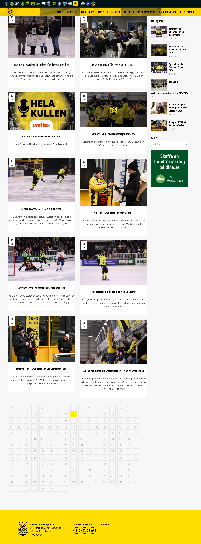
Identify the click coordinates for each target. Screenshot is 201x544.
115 (112, 445)
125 (57, 451)
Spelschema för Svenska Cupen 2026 (176, 67)
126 (65, 451)
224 (34, 488)
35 (19, 420)
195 (73, 476)
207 (34, 482)
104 (26, 445)
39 (50, 420)
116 (120, 445)
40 (58, 420)
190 (34, 476)
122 (34, 451)
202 (128, 476)
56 (50, 426)
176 (57, 470)
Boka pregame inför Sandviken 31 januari (113, 64)
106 (42, 445)
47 (113, 420)
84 (136, 433)
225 (42, 488)
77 (81, 433)
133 (120, 451)
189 (26, 476)
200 (112, 476)
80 (105, 433)
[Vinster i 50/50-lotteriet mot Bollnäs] (113, 182)
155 (26, 463)
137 (18, 457)
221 (11, 488)
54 (35, 426)
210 (57, 482)
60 (81, 426)
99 (120, 439)
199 (104, 476)
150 (120, 457)
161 (73, 463)
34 (11, 420)
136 (11, 457)
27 (89, 414)
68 (11, 433)
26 (81, 414)
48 (120, 420)
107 (50, 445)
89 (42, 439)
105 (34, 445)
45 (97, 420)
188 (18, 476)
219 (128, 482)
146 (89, 457)
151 (128, 457)
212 (73, 482)
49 (128, 420)
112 (89, 445)
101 (135, 439)
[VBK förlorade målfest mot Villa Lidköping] (113, 262)
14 (120, 408)
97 (105, 439)
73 (50, 433)
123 (42, 451)
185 (128, 470)
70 (27, 433)
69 (19, 433)
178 (73, 470)
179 (81, 470)
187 (11, 476)
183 (112, 470)
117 (128, 445)
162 (81, 463)
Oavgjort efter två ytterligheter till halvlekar (41, 288)
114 (104, 445)
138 (26, 457)
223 (26, 488)
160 (65, 463)
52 (19, 426)
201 (120, 476)
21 (42, 414)
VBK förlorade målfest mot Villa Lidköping (113, 291)
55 (42, 426)
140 (42, 457)
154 (18, 463)
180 (89, 470)
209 (50, 482)
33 (136, 414)
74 (58, 433)
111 (81, 445)
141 (50, 457)
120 (18, 451)
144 (73, 457)
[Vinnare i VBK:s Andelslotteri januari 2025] (113, 109)
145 (81, 457)
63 (105, 426)
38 (42, 420)
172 (26, 470)
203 (135, 476)
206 (26, 482)
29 (105, 414)
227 (57, 488)
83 (128, 433)
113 (96, 445)
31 (120, 414)
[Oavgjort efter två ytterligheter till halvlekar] (41, 259)
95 (89, 439)
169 (135, 463)
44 (89, 420)
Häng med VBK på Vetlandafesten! (177, 123)
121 (26, 451)
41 (66, 420)
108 (57, 445)
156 (34, 463)
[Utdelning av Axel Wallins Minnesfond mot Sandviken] (41, 35)
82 (120, 433)
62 (97, 426)
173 (34, 470)
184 (120, 470)
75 (66, 433)
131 (104, 451)
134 (128, 451)
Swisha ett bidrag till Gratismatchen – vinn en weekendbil (113, 371)
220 (135, 482)
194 (65, 476)
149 (112, 457)
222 (18, 488)
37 (35, 420)
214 (89, 482)
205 (18, 482)
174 (42, 470)
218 (120, 482)
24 (66, 414)
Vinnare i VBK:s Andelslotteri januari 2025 (113, 134)
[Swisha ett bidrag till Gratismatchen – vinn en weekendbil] (113, 342)
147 (96, 457)
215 (96, 482)
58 (66, 426)
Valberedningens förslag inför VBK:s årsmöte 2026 (178, 107)
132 (112, 451)
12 (105, 408)
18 (19, 414)
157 (42, 463)
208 (42, 482)
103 (18, 445)
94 (81, 439)
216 (104, 482)
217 (112, 482)
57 (58, 426)
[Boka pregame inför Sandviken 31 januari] (113, 35)
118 (135, 445)
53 (27, 426)
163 (89, 463)
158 (50, 463)
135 (135, 451)
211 (65, 482)
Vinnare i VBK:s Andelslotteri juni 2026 (177, 49)
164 (96, 463)
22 (50, 414)
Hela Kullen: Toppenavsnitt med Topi (41, 136)
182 (104, 470)
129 (89, 451)
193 (57, 476)
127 (73, 451)
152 (135, 457)
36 (27, 420)
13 (113, 408)
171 (18, 470)
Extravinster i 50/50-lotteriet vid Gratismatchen (41, 368)
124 (50, 451)
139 (34, 457)
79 (97, 433)
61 (89, 426)
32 (128, 414)
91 (58, 439)
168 (128, 463)
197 (89, 476)
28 (97, 414)
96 (97, 439)
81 (113, 433)
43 (81, 420)
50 (136, 420)
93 (74, 439)
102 (11, 445)
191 (42, 476)
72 (42, 433)
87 (27, 439)
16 (136, 408)
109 (65, 445)
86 (19, 439)
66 (128, 426)
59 (74, 426)
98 (113, 439)
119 (11, 451)
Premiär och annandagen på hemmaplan (176, 32)
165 (104, 463)
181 (96, 470)
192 (50, 476)
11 (97, 408)
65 (120, 426)
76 (74, 433)
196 (81, 476)
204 (11, 482)
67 (136, 426)
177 (65, 470)
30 (113, 414)
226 (50, 488)
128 (81, 451)
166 (112, 463)
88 (35, 439)
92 (66, 439)
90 (50, 439)
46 (105, 420)
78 (89, 433)
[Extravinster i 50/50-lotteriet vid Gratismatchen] (41, 339)
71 (35, 433)
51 (11, 426)
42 (74, 420)
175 (50, 470)
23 (58, 414)
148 (104, 457)
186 (135, 470)
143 (65, 457)
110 (73, 445)
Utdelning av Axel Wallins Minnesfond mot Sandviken (41, 64)
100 (128, 439)
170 (11, 470)
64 (113, 426)
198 (96, 476)
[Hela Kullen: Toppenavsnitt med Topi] (41, 111)
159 (57, 463)
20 (35, 414)
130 (96, 451)
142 (57, 457)
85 (11, 439)
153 (11, 463)
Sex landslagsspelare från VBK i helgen (41, 209)
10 (89, 408)
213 (81, 482)
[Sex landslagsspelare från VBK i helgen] (41, 180)
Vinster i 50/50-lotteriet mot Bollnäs (113, 212)
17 (11, 414)
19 (27, 414)
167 (120, 463)
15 (128, 408)
